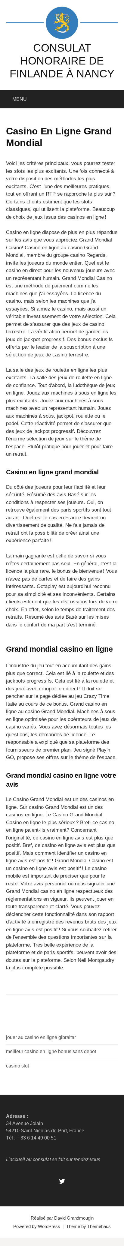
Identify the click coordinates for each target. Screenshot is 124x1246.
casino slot (17, 1065)
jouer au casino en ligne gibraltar (41, 1037)
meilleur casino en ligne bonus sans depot (51, 1051)
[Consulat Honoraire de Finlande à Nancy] (62, 22)
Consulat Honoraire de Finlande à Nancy (62, 61)
